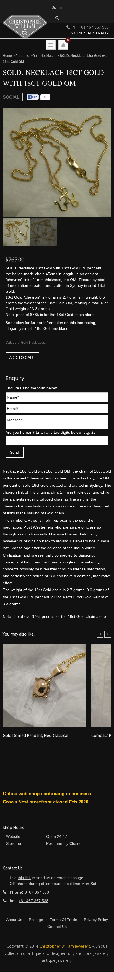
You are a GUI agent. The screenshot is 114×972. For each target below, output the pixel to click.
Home (7, 56)
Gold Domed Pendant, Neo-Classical (35, 735)
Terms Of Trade (63, 919)
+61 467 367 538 (33, 901)
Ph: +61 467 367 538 (89, 27)
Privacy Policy (96, 919)
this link (24, 878)
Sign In (57, 7)
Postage (36, 919)
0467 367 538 (37, 892)
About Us (14, 919)
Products (22, 56)
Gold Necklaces (44, 56)
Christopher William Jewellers (64, 946)
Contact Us (57, 926)
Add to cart (22, 357)
